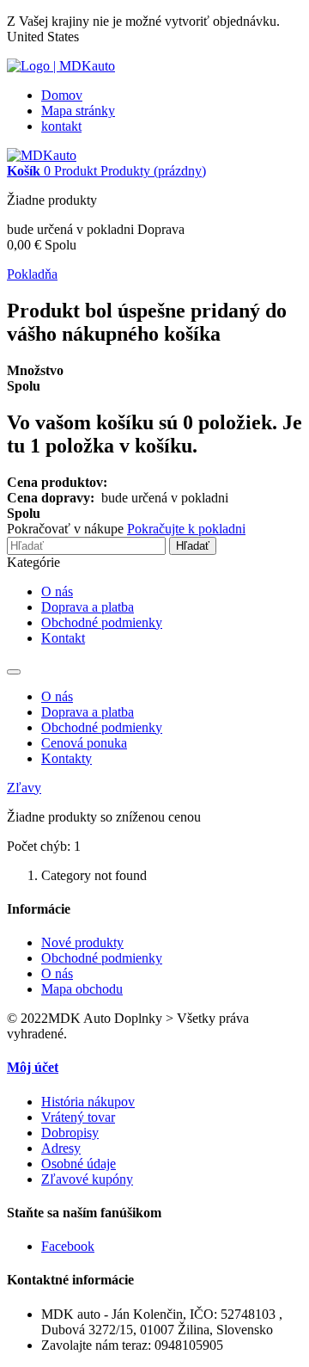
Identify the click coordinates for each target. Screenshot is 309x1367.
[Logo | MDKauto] (61, 65)
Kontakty (66, 758)
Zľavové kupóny (87, 1179)
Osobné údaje (78, 1163)
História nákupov (88, 1101)
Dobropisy (70, 1132)
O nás (57, 591)
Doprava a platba (87, 607)
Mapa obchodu (82, 989)
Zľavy (24, 787)
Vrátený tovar (78, 1117)
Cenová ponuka (84, 743)
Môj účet (32, 1067)
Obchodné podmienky (101, 622)
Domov (61, 95)
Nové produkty (82, 942)
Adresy (61, 1148)
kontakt (61, 126)
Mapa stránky (78, 110)
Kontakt (63, 638)
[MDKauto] (41, 155)
